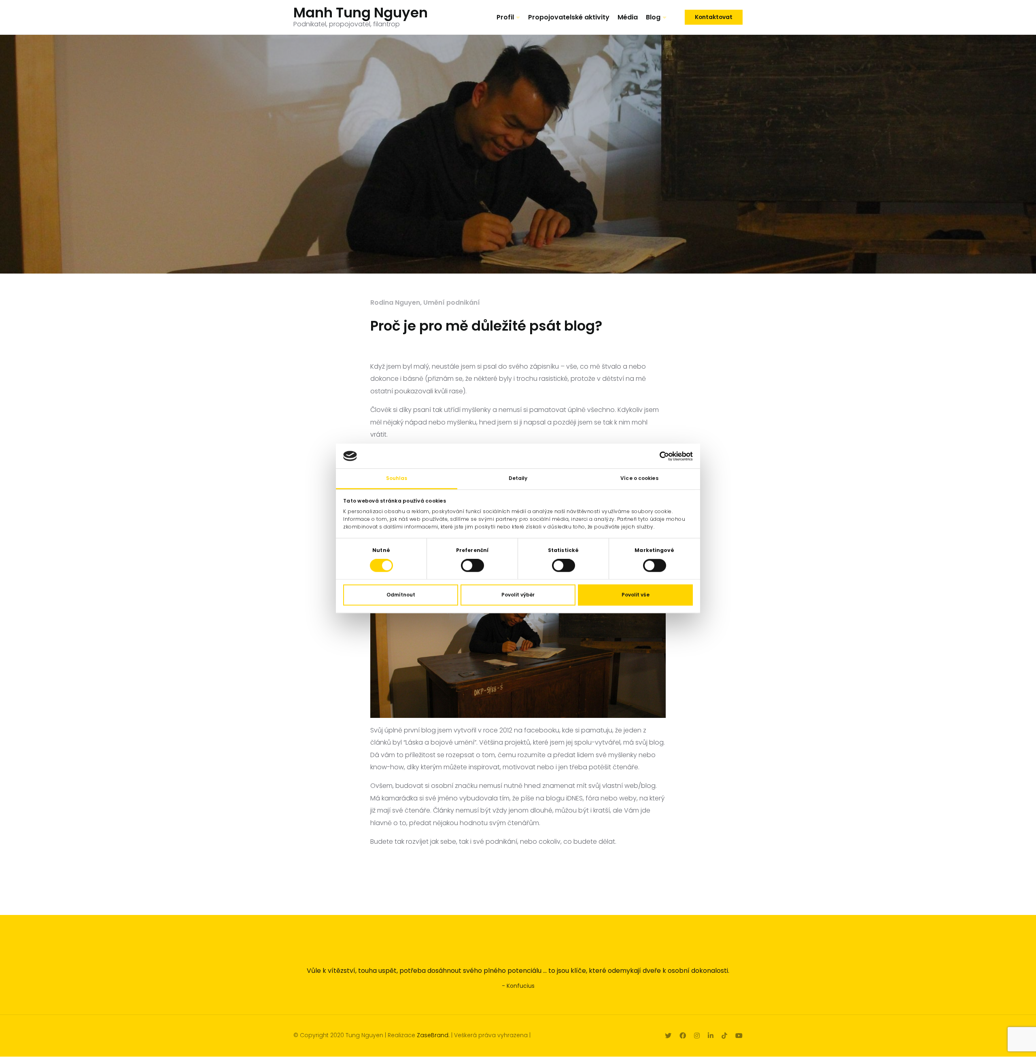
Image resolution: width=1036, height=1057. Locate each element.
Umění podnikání (451, 302)
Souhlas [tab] (397, 478)
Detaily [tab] (518, 478)
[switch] (472, 565)
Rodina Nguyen (395, 302)
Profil (505, 17)
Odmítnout (400, 595)
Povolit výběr (518, 595)
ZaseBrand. (433, 1035)
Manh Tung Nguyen (360, 12)
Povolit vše (636, 595)
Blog (653, 17)
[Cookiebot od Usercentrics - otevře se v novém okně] (657, 456)
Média (628, 17)
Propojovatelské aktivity (568, 17)
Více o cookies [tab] (639, 478)
